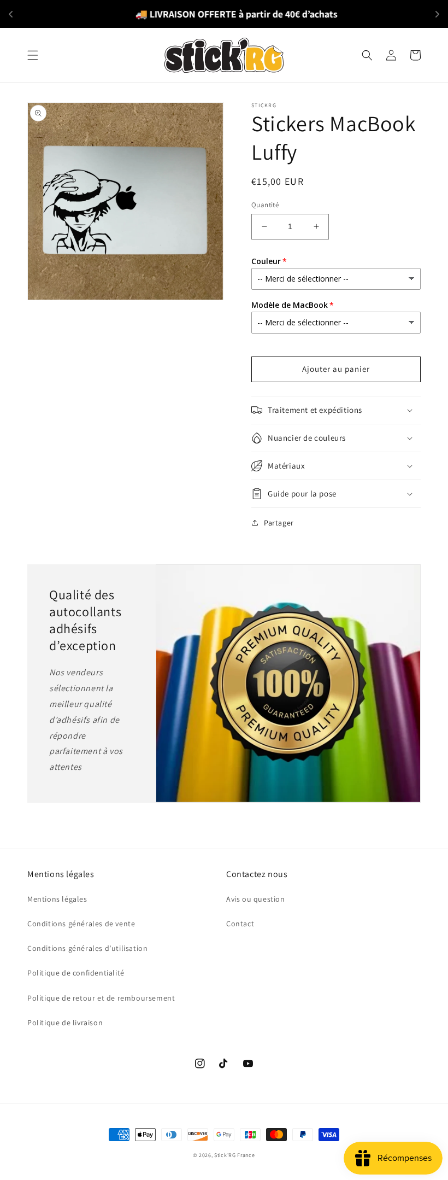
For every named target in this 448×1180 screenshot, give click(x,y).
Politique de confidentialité (76, 973)
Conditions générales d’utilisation (87, 948)
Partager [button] (279, 523)
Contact (240, 923)
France (246, 1155)
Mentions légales (57, 899)
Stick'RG (225, 1155)
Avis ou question (255, 899)
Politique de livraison (65, 1022)
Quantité (265, 204)
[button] (33, 55)
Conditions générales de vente (81, 923)
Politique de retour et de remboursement (101, 998)
